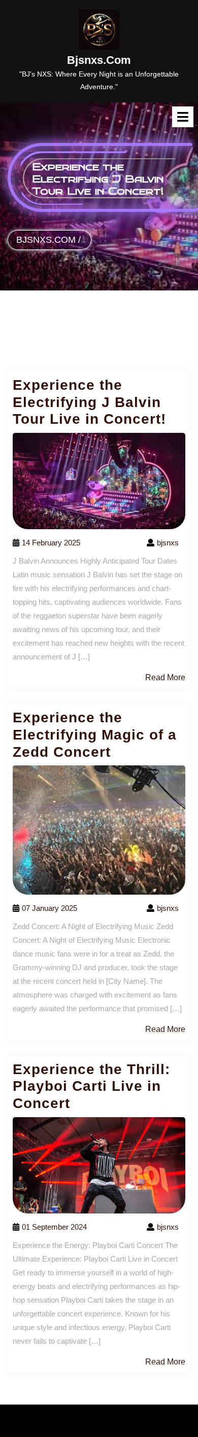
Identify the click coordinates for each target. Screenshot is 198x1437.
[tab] (182, 116)
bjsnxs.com (99, 60)
